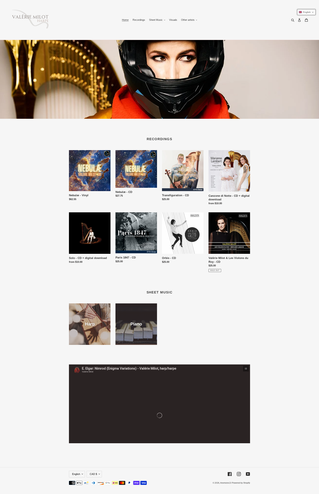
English (76, 474)
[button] (306, 12)
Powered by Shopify (241, 483)
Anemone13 (225, 483)
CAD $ (93, 474)
